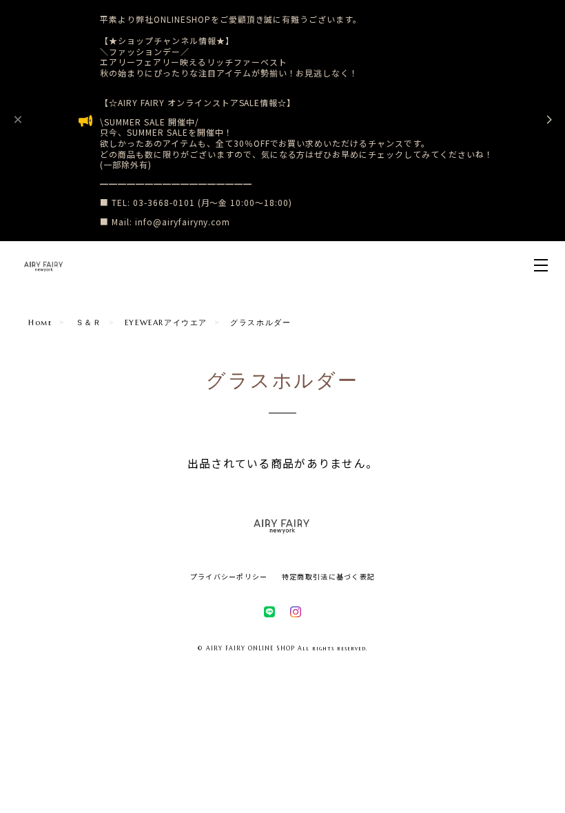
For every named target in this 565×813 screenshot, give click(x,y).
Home (40, 322)
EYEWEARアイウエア (166, 322)
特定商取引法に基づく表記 (328, 576)
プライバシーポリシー (229, 576)
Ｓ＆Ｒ (89, 322)
